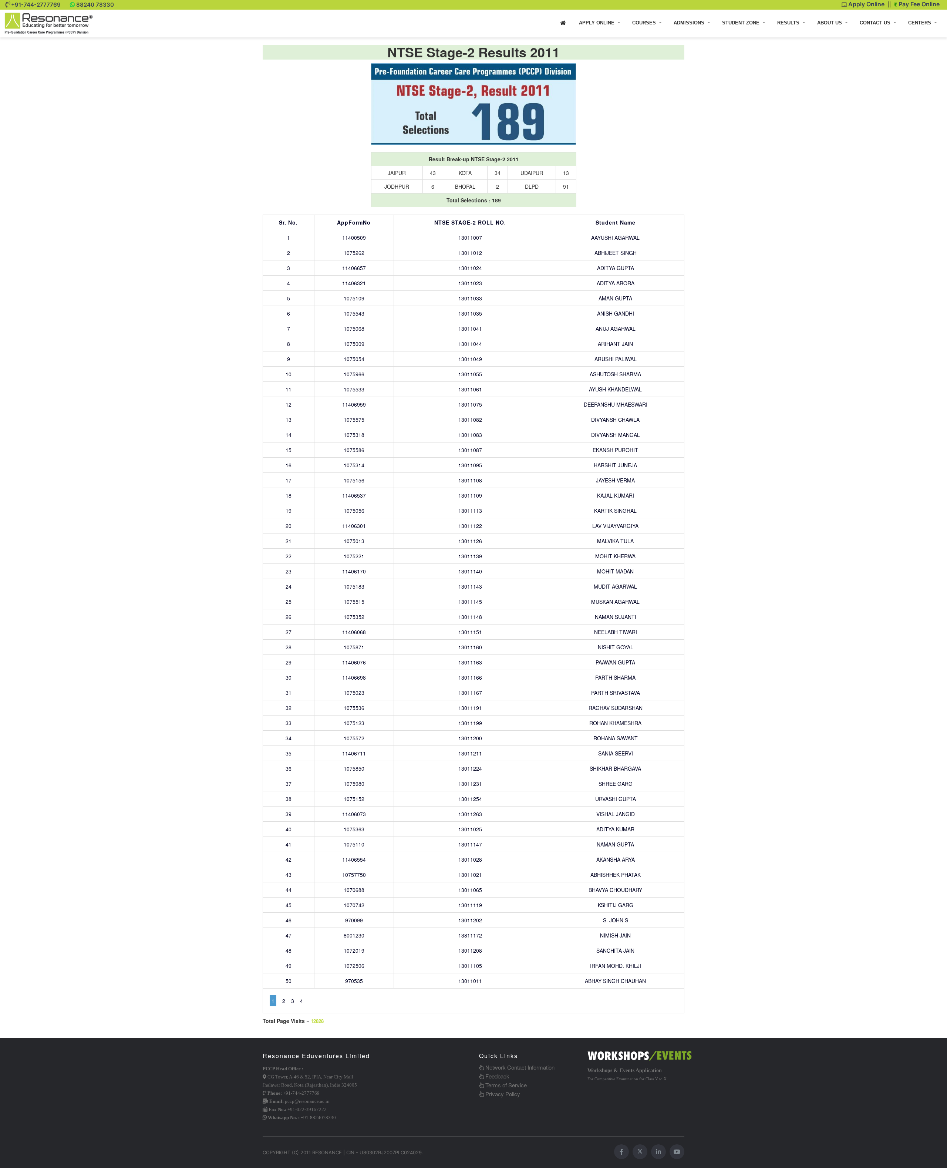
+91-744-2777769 (36, 4)
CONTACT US (876, 23)
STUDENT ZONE (741, 23)
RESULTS (789, 23)
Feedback (496, 1076)
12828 (317, 1021)
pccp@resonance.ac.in (307, 1101)
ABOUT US (830, 23)
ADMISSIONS (690, 23)
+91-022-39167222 (307, 1109)
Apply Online (865, 4)
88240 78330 (95, 4)
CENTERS (920, 23)
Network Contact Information (519, 1067)
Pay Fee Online (918, 4)
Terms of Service (505, 1085)
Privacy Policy (502, 1094)
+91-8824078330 (318, 1117)
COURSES (644, 23)
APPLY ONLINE (597, 23)
